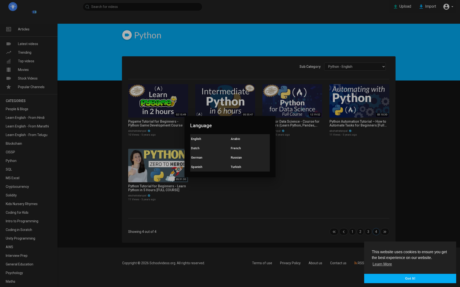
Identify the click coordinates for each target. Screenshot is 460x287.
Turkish (236, 167)
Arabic (235, 139)
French (236, 148)
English (196, 139)
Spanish (196, 167)
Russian (236, 157)
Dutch (195, 148)
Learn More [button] (382, 264)
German (196, 157)
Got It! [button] (410, 278)
